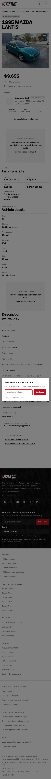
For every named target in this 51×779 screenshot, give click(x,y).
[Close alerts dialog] (44, 382)
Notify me (40, 392)
